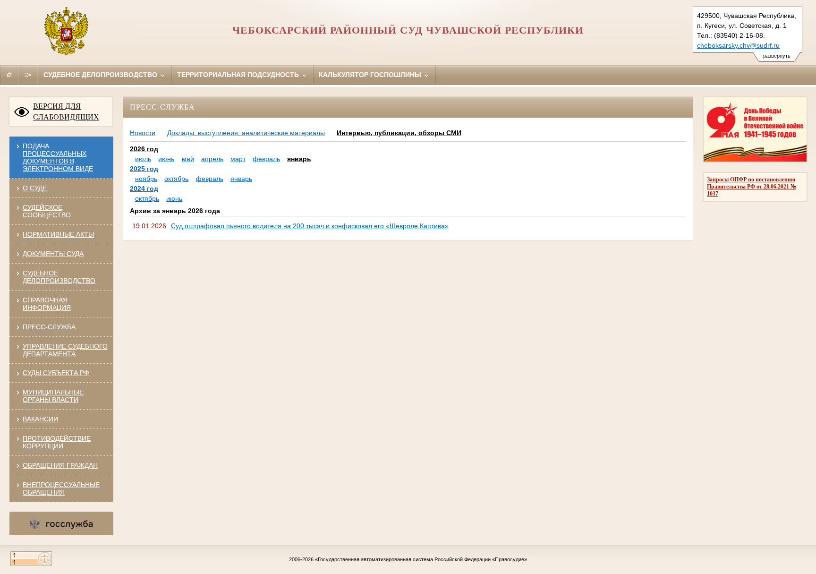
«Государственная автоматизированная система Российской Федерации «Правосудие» (421, 559)
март (238, 159)
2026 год (144, 149)
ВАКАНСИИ (40, 419)
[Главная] (9, 74)
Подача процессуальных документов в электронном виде (58, 157)
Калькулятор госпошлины (371, 74)
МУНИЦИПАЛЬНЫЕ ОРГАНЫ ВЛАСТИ (53, 395)
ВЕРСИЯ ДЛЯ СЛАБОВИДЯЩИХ (66, 111)
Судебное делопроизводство (101, 74)
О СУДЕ (35, 188)
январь (299, 159)
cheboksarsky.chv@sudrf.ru (738, 45)
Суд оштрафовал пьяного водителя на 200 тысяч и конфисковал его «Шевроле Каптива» (310, 226)
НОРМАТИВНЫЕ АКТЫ (58, 234)
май (188, 159)
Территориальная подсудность (239, 74)
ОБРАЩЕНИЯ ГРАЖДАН (60, 465)
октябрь (176, 178)
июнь (166, 159)
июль (143, 159)
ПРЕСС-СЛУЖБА (49, 327)
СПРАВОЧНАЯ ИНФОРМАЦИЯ (47, 303)
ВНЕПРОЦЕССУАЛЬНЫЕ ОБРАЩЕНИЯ (61, 488)
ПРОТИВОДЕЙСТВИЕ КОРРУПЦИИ (57, 442)
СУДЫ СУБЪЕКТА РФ (56, 373)
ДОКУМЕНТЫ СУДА (53, 253)
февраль (266, 159)
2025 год (144, 168)
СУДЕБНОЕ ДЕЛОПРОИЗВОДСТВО (59, 276)
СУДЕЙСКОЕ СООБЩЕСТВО (47, 211)
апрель (212, 159)
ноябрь (146, 178)
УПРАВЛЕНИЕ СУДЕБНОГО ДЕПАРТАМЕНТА (65, 350)
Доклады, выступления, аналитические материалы (246, 133)
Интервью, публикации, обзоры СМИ (399, 133)
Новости (142, 133)
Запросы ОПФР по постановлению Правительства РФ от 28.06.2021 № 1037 (751, 186)
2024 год (144, 188)
